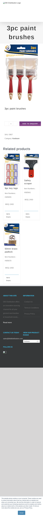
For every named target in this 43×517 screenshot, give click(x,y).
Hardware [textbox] (31, 341)
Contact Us (28, 302)
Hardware (16, 138)
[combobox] (31, 341)
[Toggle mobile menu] (39, 6)
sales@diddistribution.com (13, 339)
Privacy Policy (29, 314)
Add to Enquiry (30, 124)
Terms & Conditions (31, 308)
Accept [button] (21, 513)
